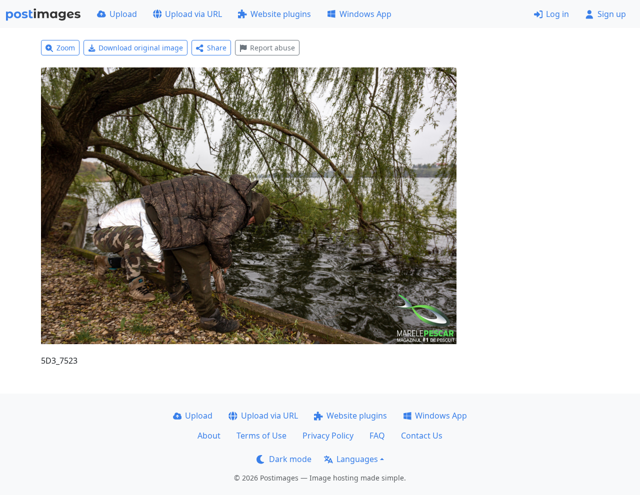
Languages (357, 459)
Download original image (140, 47)
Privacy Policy (328, 435)
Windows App (366, 13)
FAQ (377, 435)
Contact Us (421, 435)
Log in (557, 13)
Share (216, 47)
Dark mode (290, 459)
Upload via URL (193, 13)
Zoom (65, 47)
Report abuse (272, 47)
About (209, 435)
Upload (123, 13)
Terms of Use (261, 435)
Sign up (612, 13)
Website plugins (280, 13)
